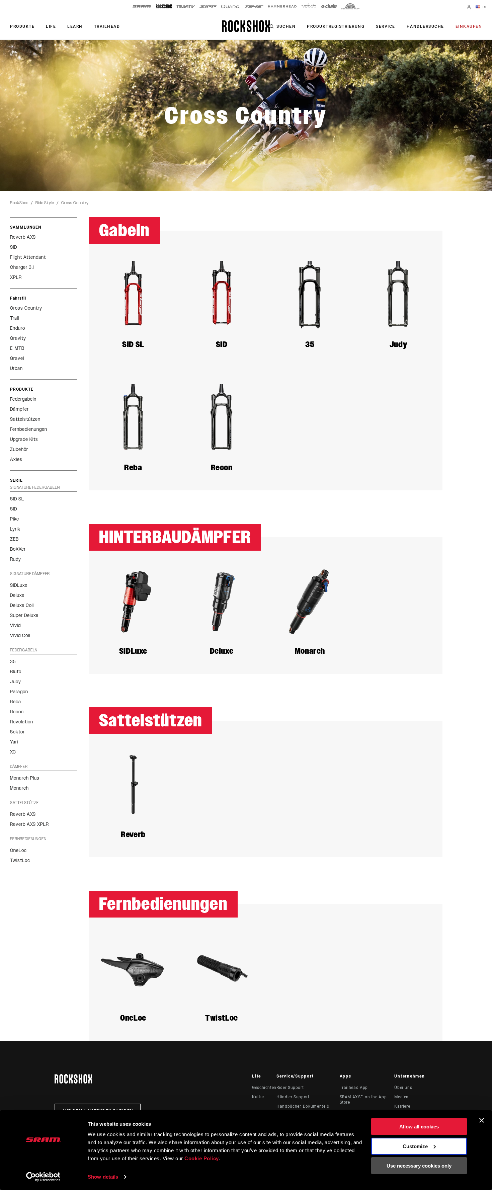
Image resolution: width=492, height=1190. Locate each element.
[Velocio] (308, 6)
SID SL (17, 499)
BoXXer (18, 549)
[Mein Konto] (469, 7)
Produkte (22, 26)
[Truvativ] (185, 6)
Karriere (402, 1106)
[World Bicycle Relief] (350, 6)
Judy (15, 682)
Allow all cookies (419, 1126)
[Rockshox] (164, 6)
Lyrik (15, 529)
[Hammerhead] (282, 6)
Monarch (19, 788)
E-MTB (17, 348)
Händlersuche (425, 26)
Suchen (286, 26)
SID (13, 247)
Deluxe (17, 595)
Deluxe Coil (22, 605)
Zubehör (19, 449)
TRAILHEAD (107, 26)
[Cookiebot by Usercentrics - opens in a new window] (43, 1177)
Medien (401, 1097)
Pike (14, 519)
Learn (75, 26)
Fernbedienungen (28, 429)
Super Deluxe (24, 615)
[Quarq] (230, 6)
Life (51, 26)
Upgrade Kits (24, 439)
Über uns (403, 1087)
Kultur (258, 1097)
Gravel (17, 358)
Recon (17, 712)
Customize (415, 1146)
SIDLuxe (18, 585)
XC (13, 752)
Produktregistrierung (335, 26)
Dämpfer (19, 409)
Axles (16, 459)
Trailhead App (354, 1087)
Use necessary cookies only (419, 1166)
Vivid (15, 625)
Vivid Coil (20, 635)
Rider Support (290, 1087)
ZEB (14, 539)
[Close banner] (481, 1120)
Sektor (17, 732)
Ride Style (44, 203)
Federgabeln (23, 399)
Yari (14, 742)
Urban (16, 368)
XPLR (16, 277)
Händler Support (293, 1097)
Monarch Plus (24, 778)
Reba (15, 702)
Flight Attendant (28, 257)
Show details (103, 1177)
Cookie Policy (201, 1158)
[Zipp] (208, 6)
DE (484, 7)
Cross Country (74, 203)
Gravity (18, 338)
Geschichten (264, 1087)
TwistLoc (20, 860)
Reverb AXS (23, 237)
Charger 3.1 (22, 267)
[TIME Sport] (254, 6)
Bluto (15, 671)
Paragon (19, 692)
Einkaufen (469, 26)
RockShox (19, 203)
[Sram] (142, 6)
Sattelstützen (25, 419)
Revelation (21, 722)
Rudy (15, 559)
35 (13, 661)
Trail (14, 318)
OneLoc (18, 850)
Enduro (17, 328)
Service (385, 26)
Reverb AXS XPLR (29, 824)
